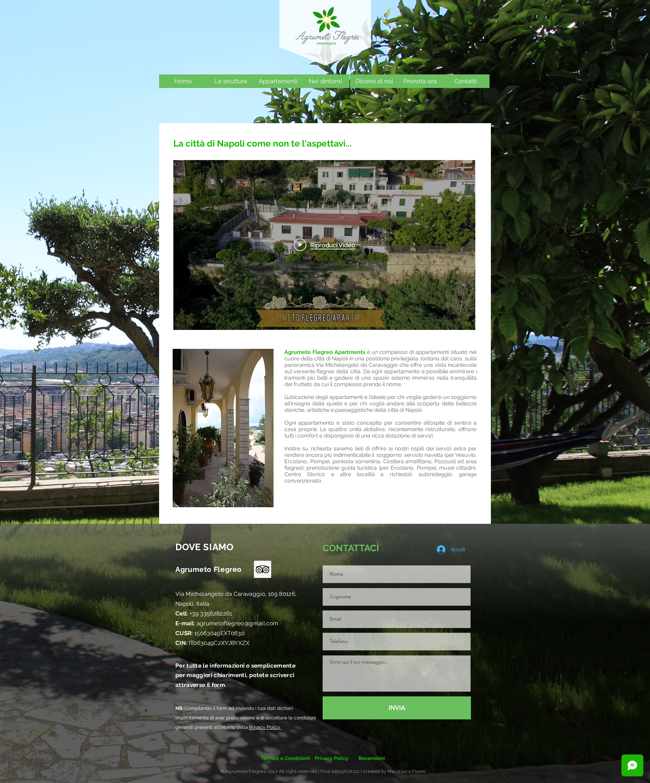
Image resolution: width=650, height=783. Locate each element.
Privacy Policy (265, 727)
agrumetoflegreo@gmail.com (226, 623)
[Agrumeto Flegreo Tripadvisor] (262, 569)
